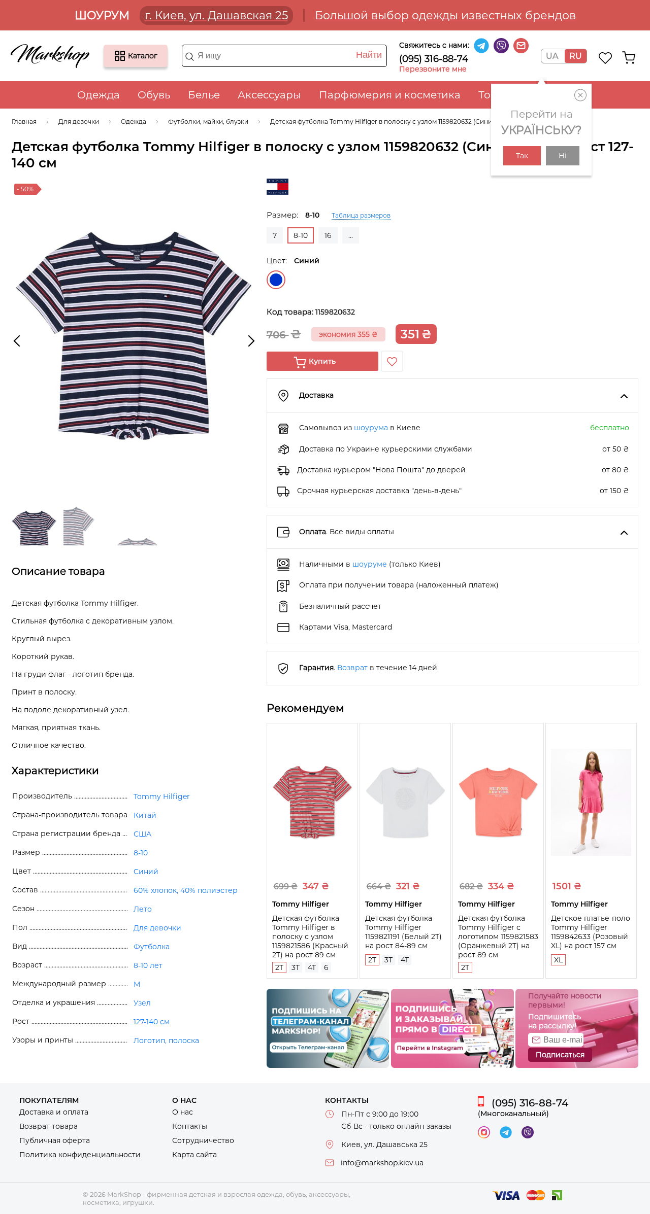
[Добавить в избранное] (392, 361)
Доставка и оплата (53, 1112)
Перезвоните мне (433, 69)
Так (522, 155)
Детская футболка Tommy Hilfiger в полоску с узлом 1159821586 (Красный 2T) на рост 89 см (310, 936)
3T (295, 967)
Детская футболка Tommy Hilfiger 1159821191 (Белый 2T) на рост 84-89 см (403, 932)
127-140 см (152, 1021)
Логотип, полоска (166, 1040)
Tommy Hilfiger (162, 796)
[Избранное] (605, 57)
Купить (322, 361)
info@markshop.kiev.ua (382, 1162)
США (142, 834)
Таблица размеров (361, 215)
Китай (145, 815)
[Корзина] (628, 57)
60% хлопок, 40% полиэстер (186, 890)
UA (552, 56)
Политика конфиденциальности (80, 1154)
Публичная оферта (54, 1140)
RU (575, 56)
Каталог (120, 56)
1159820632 (335, 312)
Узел (142, 1003)
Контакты (189, 1126)
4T (312, 967)
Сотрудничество (203, 1140)
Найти (369, 55)
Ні (563, 155)
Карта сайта (194, 1154)
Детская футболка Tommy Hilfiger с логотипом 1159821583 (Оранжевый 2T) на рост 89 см (498, 936)
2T (279, 967)
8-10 (141, 852)
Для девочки (157, 927)
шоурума (371, 427)
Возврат (352, 667)
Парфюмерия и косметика (390, 95)
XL (558, 959)
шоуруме (369, 564)
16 (328, 235)
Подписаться (560, 1054)
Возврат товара (48, 1126)
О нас (182, 1112)
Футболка (152, 946)
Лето (143, 909)
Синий (276, 279)
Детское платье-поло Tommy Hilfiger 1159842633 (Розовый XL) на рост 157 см (590, 932)
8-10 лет (148, 965)
